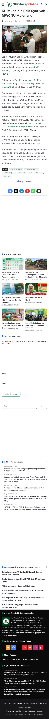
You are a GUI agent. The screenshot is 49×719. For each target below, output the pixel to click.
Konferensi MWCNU (32, 170)
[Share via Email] (38, 191)
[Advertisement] (24, 224)
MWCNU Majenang (9, 173)
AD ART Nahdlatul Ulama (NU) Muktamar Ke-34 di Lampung (12, 300)
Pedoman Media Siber (14, 715)
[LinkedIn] (21, 191)
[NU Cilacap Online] (22, 4)
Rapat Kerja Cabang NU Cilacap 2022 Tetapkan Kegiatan (34, 325)
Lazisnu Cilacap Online (30, 660)
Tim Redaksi (28, 715)
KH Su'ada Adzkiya (16, 170)
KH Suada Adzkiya (25, 127)
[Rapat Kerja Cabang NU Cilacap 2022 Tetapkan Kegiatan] (36, 315)
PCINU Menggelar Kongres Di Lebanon (18, 586)
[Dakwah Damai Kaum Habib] (36, 289)
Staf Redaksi (8, 21)
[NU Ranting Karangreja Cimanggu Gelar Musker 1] (13, 315)
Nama (4, 373)
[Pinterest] (27, 191)
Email (4, 383)
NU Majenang (40, 173)
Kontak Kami (38, 715)
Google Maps (12, 635)
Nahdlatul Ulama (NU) (25, 173)
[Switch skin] (42, 5)
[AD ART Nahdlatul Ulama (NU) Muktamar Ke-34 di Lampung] (13, 289)
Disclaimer (10, 711)
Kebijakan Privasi (21, 711)
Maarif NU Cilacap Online (11, 660)
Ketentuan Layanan (35, 711)
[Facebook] (10, 191)
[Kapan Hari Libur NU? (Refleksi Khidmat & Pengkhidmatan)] (13, 264)
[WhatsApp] (33, 191)
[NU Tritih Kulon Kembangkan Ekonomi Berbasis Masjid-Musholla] (36, 264)
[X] (16, 191)
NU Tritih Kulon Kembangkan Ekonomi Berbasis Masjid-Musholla (36, 274)
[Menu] (3, 5)
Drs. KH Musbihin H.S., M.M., (29, 80)
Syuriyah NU (7, 176)
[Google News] (24, 181)
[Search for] (46, 5)
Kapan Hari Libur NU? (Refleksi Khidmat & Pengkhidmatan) (10, 274)
